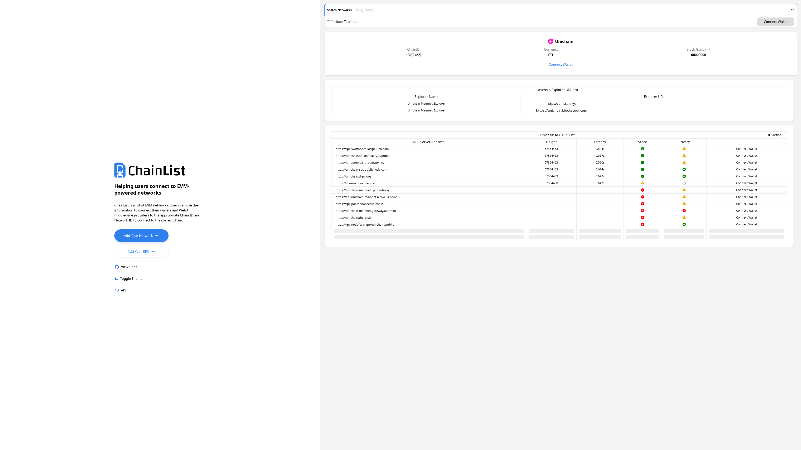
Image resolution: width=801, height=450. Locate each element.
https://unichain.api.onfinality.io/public (363, 156)
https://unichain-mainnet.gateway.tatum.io (366, 211)
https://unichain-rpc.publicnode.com (361, 169)
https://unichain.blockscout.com (561, 110)
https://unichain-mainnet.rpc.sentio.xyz (363, 190)
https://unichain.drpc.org (353, 176)
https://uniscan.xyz (562, 103)
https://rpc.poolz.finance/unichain (359, 204)
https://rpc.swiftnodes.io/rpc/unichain (362, 149)
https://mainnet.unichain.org (356, 183)
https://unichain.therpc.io (354, 218)
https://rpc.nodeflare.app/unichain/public (365, 224)
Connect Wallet (776, 21)
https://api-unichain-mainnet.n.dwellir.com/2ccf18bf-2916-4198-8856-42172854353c (368, 197)
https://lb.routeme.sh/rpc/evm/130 (360, 163)
